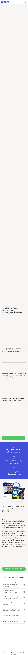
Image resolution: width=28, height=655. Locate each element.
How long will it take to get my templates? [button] (11, 616)
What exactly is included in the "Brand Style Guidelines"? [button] (12, 597)
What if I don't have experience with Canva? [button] (10, 591)
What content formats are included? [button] (10, 603)
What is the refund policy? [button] (11, 621)
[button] (26, 2)
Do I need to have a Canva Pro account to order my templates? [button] (11, 584)
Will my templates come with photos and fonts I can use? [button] (11, 610)
